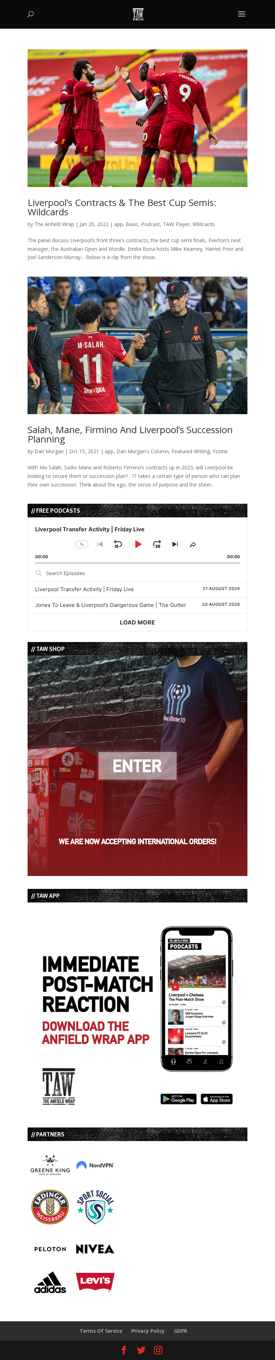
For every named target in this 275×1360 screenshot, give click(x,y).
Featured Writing (191, 451)
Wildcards (204, 224)
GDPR (180, 1330)
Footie (220, 451)
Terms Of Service (100, 1330)
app (118, 224)
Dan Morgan (49, 451)
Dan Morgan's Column (142, 451)
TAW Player (176, 224)
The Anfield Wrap (54, 224)
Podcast (150, 224)
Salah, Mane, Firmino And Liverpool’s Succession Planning (130, 434)
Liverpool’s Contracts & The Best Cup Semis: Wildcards (122, 207)
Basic (132, 224)
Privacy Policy (148, 1330)
